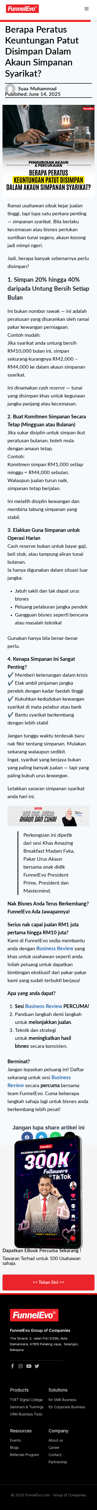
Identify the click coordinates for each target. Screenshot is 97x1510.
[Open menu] (86, 9)
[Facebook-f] (12, 1366)
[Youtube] (28, 1366)
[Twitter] (37, 1366)
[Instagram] (20, 1366)
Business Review (54, 948)
